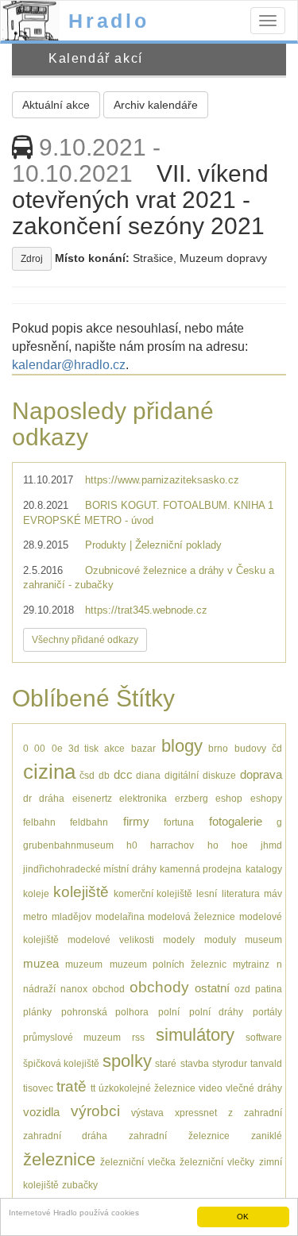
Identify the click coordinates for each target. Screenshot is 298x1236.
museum (263, 939)
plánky (37, 1012)
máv (273, 893)
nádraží (39, 989)
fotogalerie (235, 821)
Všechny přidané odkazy (85, 639)
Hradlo (108, 21)
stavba (194, 1063)
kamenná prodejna (201, 869)
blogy (182, 746)
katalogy (264, 869)
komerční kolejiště (153, 893)
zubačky (80, 1185)
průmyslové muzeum (72, 1037)
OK (243, 1216)
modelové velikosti (110, 939)
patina (268, 989)
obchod (108, 989)
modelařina (120, 916)
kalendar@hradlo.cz (69, 365)
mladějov (71, 916)
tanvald (266, 1063)
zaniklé (266, 1135)
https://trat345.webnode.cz (146, 610)
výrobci (95, 1111)
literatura (241, 893)
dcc (123, 774)
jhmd (271, 845)
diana (148, 775)
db (104, 775)
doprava (261, 774)
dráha (51, 798)
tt (93, 1088)
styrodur (229, 1063)
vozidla (41, 1112)
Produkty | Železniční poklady (153, 545)
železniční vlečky (217, 1162)
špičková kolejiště (61, 1063)
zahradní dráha (65, 1135)
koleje (36, 893)
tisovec (38, 1088)
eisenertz (92, 798)
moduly (220, 939)
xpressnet (196, 1112)
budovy (250, 748)
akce (114, 748)
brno (218, 748)
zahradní (263, 1112)
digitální (181, 775)
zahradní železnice (179, 1135)
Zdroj (32, 258)
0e (57, 748)
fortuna (179, 822)
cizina (49, 771)
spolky (127, 1061)
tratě (71, 1086)
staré (165, 1063)
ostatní (212, 988)
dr (27, 798)
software (264, 1037)
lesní (206, 893)
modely (179, 939)
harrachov (172, 845)
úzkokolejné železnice (147, 1088)
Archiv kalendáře (156, 104)
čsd (87, 775)
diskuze (219, 775)
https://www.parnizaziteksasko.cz (162, 480)
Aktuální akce (56, 104)
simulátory (195, 1035)
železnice (59, 1159)
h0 (131, 845)
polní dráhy (216, 1012)
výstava (147, 1112)
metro (35, 916)
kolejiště (81, 892)
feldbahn (89, 822)
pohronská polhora (105, 1012)
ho (213, 845)
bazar (143, 748)
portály (267, 1012)
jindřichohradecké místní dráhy (90, 869)
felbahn (39, 822)
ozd (242, 989)
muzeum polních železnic (168, 964)
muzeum (84, 964)
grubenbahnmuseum (68, 845)
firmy (136, 821)
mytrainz (251, 964)
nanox (73, 989)
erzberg (191, 798)
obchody (159, 987)
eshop (228, 798)
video (211, 1088)
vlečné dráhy (253, 1088)
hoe (239, 845)
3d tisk (83, 748)
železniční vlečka (138, 1162)
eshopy (266, 798)
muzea (41, 963)
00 (39, 748)
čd (277, 748)
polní (169, 1012)
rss (138, 1037)
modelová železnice (191, 916)
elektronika (143, 798)
